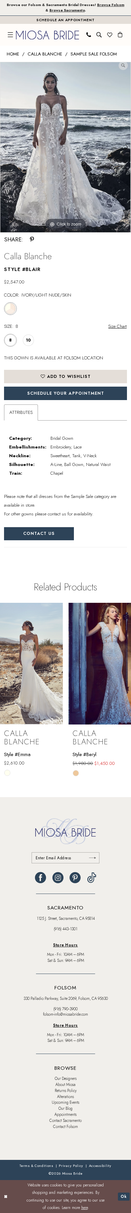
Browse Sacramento (67, 10)
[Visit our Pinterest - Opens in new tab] (75, 877)
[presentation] (31, 664)
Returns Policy (66, 1090)
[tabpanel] (65, 147)
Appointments (65, 1114)
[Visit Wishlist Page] (109, 35)
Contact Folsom (65, 1126)
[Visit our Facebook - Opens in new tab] (40, 877)
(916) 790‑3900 (65, 1009)
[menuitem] (10, 35)
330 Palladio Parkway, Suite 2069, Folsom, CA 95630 (66, 998)
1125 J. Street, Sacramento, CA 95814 (66, 918)
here (84, 1207)
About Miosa (65, 1084)
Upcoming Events (65, 1102)
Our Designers (66, 1078)
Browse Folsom (110, 4)
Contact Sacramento (65, 1120)
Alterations (65, 1096)
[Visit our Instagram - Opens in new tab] (57, 877)
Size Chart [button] (117, 326)
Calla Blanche (45, 54)
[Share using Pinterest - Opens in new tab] (32, 239)
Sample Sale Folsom (94, 54)
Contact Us (39, 534)
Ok (124, 1196)
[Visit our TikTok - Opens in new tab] (91, 877)
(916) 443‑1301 (65, 929)
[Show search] (99, 35)
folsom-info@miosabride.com (65, 1014)
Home (13, 54)
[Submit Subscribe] (93, 857)
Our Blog (65, 1108)
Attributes (21, 412)
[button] (10, 35)
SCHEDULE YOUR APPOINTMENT (65, 393)
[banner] (47, 34)
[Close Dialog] (5, 1196)
